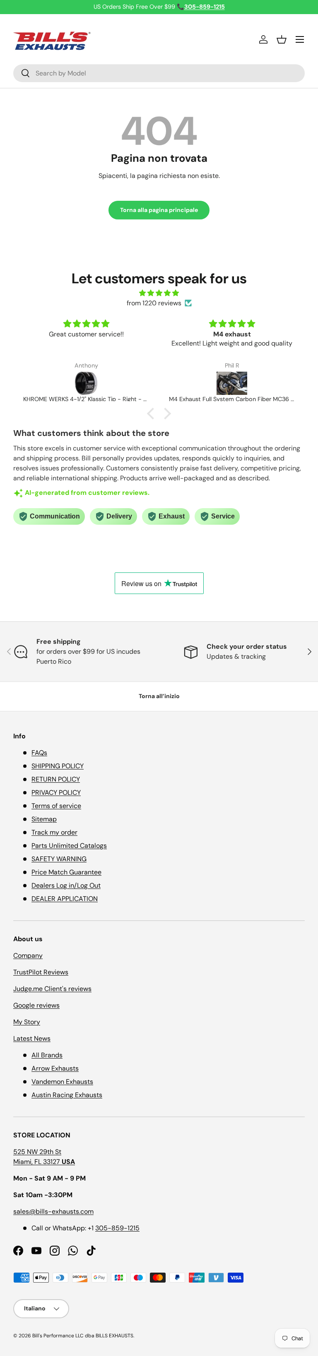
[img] (159, 293)
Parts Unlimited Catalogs (69, 845)
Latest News (32, 1038)
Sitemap (44, 819)
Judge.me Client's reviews (52, 988)
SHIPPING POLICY (57, 766)
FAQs (39, 752)
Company (28, 955)
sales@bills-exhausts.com (53, 1211)
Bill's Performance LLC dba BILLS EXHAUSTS (82, 1335)
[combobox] (159, 73)
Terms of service (56, 805)
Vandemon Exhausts (62, 1081)
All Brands (47, 1055)
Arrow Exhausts (55, 1068)
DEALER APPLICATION (64, 898)
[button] (281, 39)
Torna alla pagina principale (159, 210)
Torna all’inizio (159, 696)
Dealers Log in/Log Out (66, 885)
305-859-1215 (117, 1228)
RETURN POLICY (55, 779)
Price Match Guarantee (66, 872)
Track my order (54, 832)
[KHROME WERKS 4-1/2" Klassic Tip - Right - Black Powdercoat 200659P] (86, 383)
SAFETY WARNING (59, 858)
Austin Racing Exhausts (66, 1095)
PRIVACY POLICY (56, 792)
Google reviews (36, 1005)
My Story (26, 1022)
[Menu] (300, 39)
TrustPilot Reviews (40, 972)
